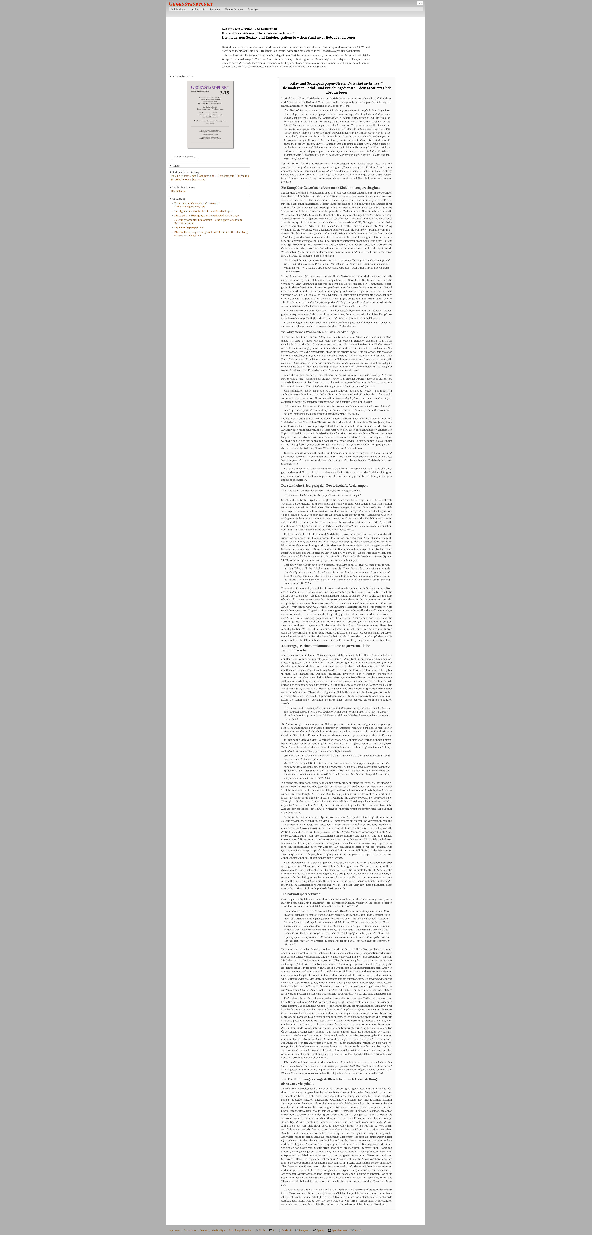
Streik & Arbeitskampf (183, 175)
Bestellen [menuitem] (215, 9)
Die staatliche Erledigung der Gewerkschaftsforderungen (207, 215)
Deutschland (178, 190)
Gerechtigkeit (226, 175)
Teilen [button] (175, 165)
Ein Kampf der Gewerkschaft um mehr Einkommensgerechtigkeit (196, 205)
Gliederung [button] (178, 198)
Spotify (320, 1230)
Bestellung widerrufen (240, 1230)
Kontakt (204, 1230)
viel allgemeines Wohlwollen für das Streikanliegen (203, 211)
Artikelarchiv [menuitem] (198, 9)
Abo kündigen (218, 1230)
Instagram (304, 1230)
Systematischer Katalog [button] (185, 172)
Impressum (174, 1230)
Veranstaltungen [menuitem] (234, 9)
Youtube (359, 1230)
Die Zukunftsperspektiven (189, 227)
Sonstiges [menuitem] (253, 9)
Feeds (262, 1230)
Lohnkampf (199, 179)
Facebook (286, 1230)
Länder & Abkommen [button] (184, 187)
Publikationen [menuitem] (178, 9)
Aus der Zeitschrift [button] (183, 76)
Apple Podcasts (339, 1230)
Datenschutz (190, 1230)
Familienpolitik (206, 175)
